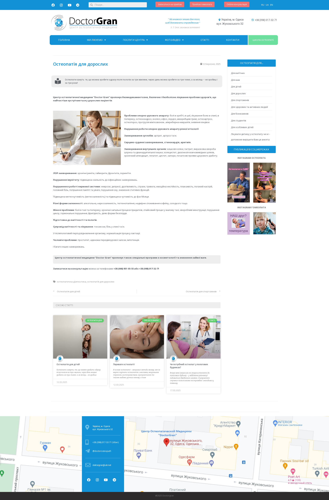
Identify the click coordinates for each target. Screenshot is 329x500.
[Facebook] (53, 5)
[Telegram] (77, 5)
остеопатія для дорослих (100, 281)
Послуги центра (134, 39)
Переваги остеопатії (124, 364)
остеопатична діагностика (71, 281)
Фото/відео (172, 39)
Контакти (232, 39)
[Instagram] (61, 5)
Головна (64, 39)
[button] (169, 4)
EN (271, 4)
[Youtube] (69, 5)
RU (263, 4)
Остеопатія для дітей (68, 364)
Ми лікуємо (95, 39)
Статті (205, 39)
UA (267, 4)
